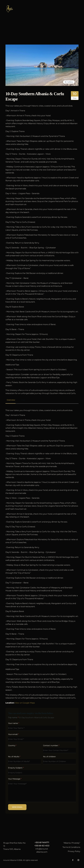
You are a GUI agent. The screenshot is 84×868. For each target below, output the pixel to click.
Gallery (70, 82)
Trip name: (13, 717)
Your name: (13, 723)
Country (12, 745)
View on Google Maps (25, 703)
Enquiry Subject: (16, 768)
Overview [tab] (11, 400)
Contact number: (51, 745)
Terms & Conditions (71, 847)
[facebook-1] (72, 860)
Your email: (13, 734)
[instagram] (78, 860)
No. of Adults (14, 757)
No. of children (49, 757)
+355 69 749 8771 (42, 842)
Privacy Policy (74, 851)
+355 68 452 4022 (41, 846)
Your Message (14, 779)
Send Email (17, 807)
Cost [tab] (23, 400)
